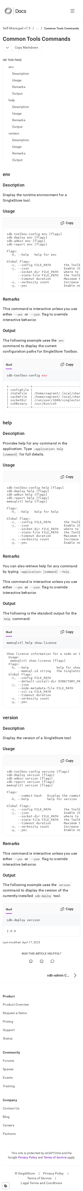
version (14, 133)
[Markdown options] (7, 47)
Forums (8, 1060)
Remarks (18, 87)
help (12, 100)
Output (17, 93)
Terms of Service (55, 1157)
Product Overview (16, 1004)
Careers (8, 1125)
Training (9, 1086)
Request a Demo (15, 1013)
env (11, 67)
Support (9, 1030)
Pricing (8, 1021)
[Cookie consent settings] (5, 1185)
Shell (9, 364)
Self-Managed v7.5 (17, 28)
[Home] (15, 11)
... (37, 28)
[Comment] (52, 961)
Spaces (8, 1069)
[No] (41, 961)
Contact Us (11, 1108)
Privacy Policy (27, 1157)
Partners (9, 1134)
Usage (16, 80)
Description (20, 73)
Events (8, 1077)
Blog (6, 1117)
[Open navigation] (72, 11)
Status (8, 1038)
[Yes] (30, 961)
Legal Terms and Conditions (41, 1183)
